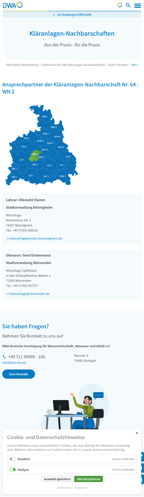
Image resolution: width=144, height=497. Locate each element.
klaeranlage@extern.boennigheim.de (36, 238)
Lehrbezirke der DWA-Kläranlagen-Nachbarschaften (73, 65)
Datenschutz (64, 487)
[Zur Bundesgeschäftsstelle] (120, 6)
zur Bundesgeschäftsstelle (74, 14)
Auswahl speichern (57, 479)
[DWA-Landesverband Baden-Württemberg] (13, 6)
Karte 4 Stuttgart (118, 65)
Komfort (24, 459)
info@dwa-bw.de (14, 362)
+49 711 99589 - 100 (26, 356)
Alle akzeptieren (88, 479)
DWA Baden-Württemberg (22, 65)
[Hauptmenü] (137, 5)
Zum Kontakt (18, 374)
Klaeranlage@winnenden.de (30, 293)
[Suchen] (128, 6)
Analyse (23, 469)
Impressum (80, 487)
